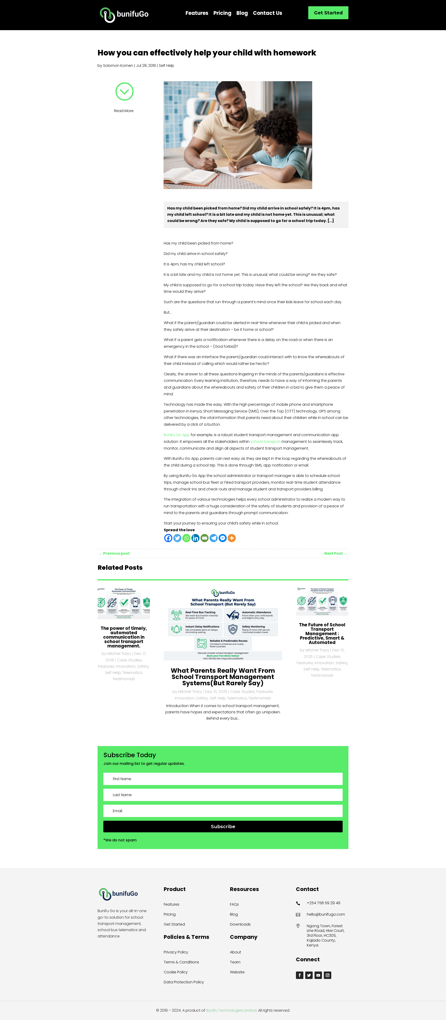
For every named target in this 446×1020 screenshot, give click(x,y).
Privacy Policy (176, 952)
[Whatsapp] (186, 538)
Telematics (132, 672)
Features (197, 14)
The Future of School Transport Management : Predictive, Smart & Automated (322, 634)
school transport (265, 441)
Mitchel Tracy (119, 653)
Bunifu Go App (177, 435)
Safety (143, 666)
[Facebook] (168, 538)
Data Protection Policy (184, 982)
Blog (242, 14)
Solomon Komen (118, 65)
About (235, 952)
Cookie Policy (176, 972)
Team (235, 962)
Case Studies (129, 660)
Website (237, 972)
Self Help (166, 65)
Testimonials (124, 679)
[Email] (204, 538)
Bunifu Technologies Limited (230, 1010)
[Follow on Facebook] (299, 975)
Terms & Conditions (181, 962)
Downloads (240, 924)
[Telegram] (214, 538)
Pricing (222, 14)
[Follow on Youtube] (318, 975)
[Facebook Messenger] (223, 538)
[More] (232, 538)
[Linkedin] (195, 538)
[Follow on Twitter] (309, 975)
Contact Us (267, 14)
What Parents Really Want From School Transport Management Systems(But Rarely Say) (223, 676)
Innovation (125, 666)
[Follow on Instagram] (327, 975)
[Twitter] (177, 538)
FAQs (234, 904)
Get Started (328, 13)
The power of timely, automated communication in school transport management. (124, 637)
